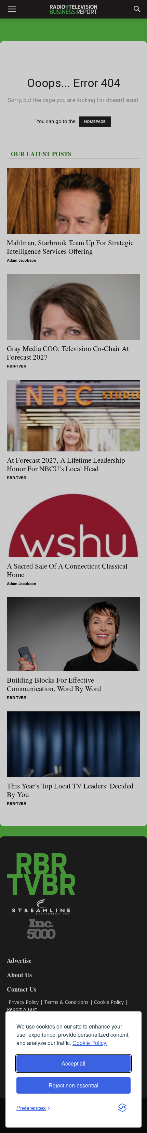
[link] (33, 1108)
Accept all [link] (73, 1063)
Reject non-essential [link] (73, 1085)
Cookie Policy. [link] (89, 1043)
